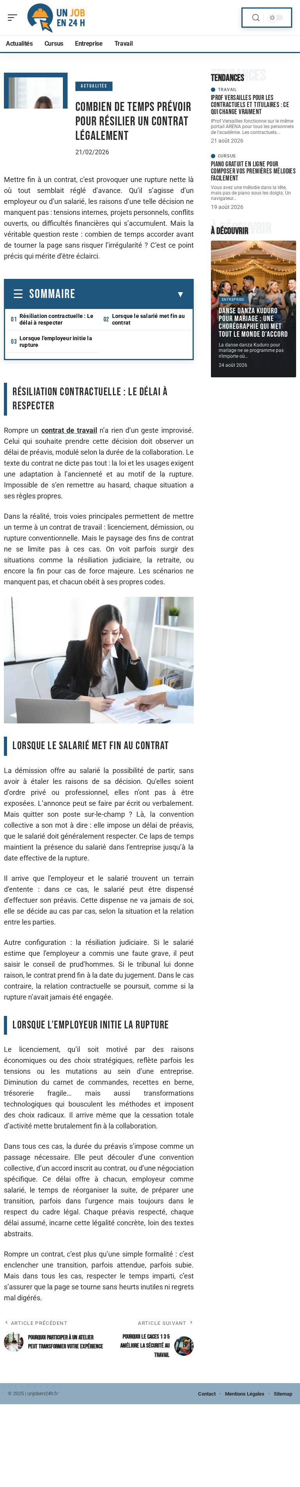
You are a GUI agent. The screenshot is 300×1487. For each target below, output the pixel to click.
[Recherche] (255, 18)
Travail (227, 89)
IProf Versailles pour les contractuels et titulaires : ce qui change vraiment (250, 105)
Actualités (94, 86)
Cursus (227, 156)
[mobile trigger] (14, 17)
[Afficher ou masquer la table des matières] (130, 294)
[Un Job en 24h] (56, 17)
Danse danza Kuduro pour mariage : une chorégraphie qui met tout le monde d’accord (253, 322)
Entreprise (233, 300)
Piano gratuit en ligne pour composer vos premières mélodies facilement (253, 171)
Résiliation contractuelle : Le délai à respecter (56, 319)
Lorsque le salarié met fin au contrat (148, 319)
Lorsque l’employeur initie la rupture (56, 341)
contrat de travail (69, 430)
